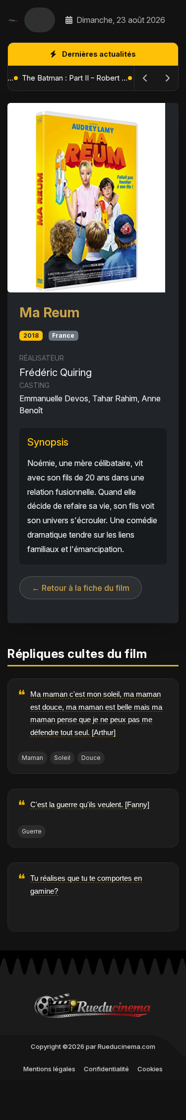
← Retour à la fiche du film (80, 588)
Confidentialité (106, 1069)
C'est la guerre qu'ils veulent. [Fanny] (89, 804)
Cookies (150, 1069)
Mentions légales (49, 1069)
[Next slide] (167, 78)
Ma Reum (49, 312)
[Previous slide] (145, 78)
